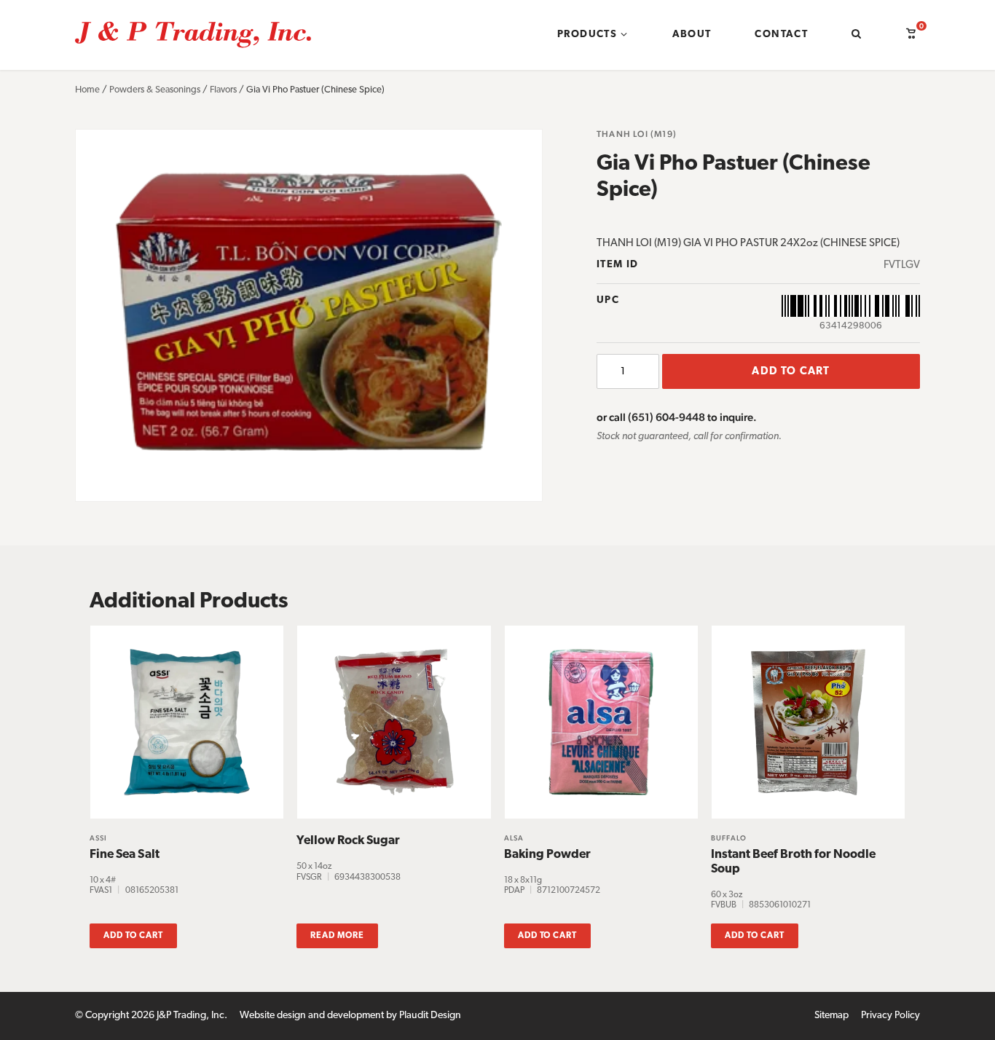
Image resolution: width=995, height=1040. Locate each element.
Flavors (223, 90)
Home (87, 90)
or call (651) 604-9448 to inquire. (677, 417)
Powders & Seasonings (154, 90)
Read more (337, 935)
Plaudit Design (430, 1015)
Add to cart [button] (133, 935)
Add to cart (791, 371)
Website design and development (312, 1015)
